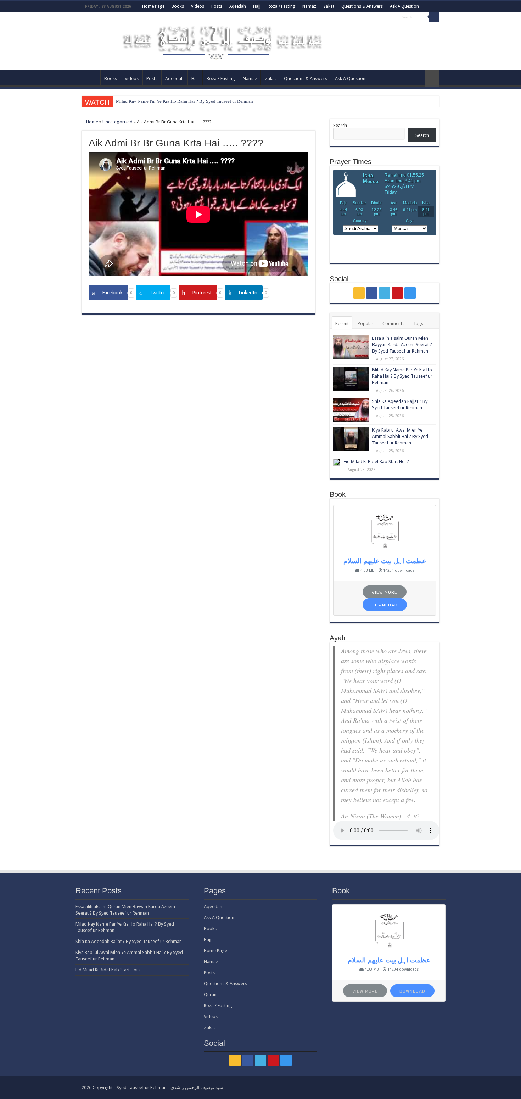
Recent (342, 323)
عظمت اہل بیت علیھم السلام (384, 561)
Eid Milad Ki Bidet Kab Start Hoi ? (376, 461)
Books (178, 6)
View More (384, 592)
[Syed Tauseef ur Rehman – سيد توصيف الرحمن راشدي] (224, 39)
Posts (216, 6)
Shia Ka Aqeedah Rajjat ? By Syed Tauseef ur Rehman (128, 941)
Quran (210, 994)
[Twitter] (378, 17)
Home (91, 121)
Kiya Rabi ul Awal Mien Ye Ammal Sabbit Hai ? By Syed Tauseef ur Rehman (400, 436)
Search (340, 125)
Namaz (309, 6)
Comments (393, 323)
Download (385, 605)
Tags (418, 323)
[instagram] (391, 17)
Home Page (153, 6)
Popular (366, 323)
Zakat (328, 6)
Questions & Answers (362, 6)
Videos (197, 6)
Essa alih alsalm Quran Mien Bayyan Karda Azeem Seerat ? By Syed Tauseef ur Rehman (402, 344)
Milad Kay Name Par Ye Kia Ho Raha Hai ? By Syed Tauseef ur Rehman (184, 101)
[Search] (434, 17)
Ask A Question (404, 6)
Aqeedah (237, 6)
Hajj (256, 6)
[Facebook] (371, 17)
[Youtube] (385, 17)
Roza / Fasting (281, 6)
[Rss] (365, 17)
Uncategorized (117, 121)
